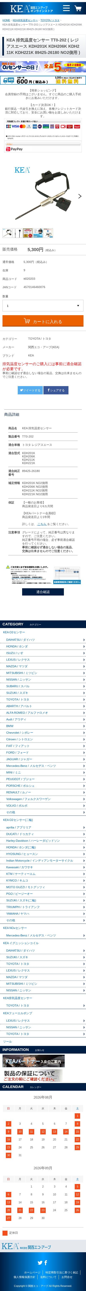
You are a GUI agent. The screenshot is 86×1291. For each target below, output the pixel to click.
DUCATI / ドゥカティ (20, 834)
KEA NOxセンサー (15, 928)
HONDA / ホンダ (17, 646)
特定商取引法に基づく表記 (62, 1272)
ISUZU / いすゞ (16, 653)
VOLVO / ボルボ (16, 805)
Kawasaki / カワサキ (19, 867)
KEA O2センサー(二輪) (18, 820)
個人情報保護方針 (24, 1277)
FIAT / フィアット (18, 746)
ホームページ (32, 1272)
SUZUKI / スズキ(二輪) (21, 900)
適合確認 (43, 592)
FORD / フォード (17, 752)
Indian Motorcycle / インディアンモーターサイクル (39, 860)
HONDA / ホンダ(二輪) (21, 847)
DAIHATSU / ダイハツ (20, 639)
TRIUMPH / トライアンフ (23, 907)
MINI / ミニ (13, 772)
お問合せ (67, 1277)
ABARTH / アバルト (19, 706)
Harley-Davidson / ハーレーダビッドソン (33, 840)
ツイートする (31, 390)
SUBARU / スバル (17, 686)
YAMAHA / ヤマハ (17, 913)
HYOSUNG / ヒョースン (22, 854)
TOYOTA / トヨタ (49, 20)
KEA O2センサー (14, 632)
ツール (7, 1041)
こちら (42, 524)
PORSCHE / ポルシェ (20, 785)
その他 (10, 812)
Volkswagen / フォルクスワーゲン (28, 799)
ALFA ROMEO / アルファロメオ (27, 712)
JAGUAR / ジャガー (19, 759)
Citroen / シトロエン (19, 739)
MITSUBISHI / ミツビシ (21, 673)
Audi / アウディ (16, 719)
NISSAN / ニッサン (18, 679)
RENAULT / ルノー (18, 792)
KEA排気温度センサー (25, 20)
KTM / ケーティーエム (20, 873)
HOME (6, 20)
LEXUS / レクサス (18, 659)
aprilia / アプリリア (18, 827)
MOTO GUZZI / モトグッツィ (25, 887)
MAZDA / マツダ (17, 666)
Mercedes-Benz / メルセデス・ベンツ (31, 765)
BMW (9, 726)
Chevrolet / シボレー (19, 732)
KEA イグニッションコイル (21, 943)
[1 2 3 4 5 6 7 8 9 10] (43, 306)
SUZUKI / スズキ (17, 692)
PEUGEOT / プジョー (20, 779)
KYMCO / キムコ (17, 880)
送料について (48, 1277)
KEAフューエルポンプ (17, 1013)
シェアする (57, 390)
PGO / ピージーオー (19, 893)
